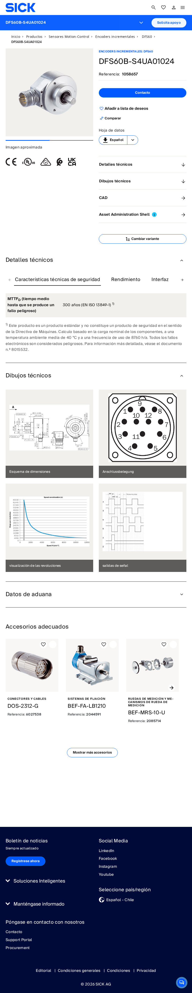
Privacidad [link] (146, 970)
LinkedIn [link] (106, 851)
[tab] (57, 280)
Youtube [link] (106, 875)
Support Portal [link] (19, 940)
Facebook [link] (108, 859)
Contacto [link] (14, 932)
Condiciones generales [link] (79, 970)
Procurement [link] (18, 948)
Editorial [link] (44, 970)
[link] (20, 7)
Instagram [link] (108, 867)
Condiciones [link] (119, 970)
